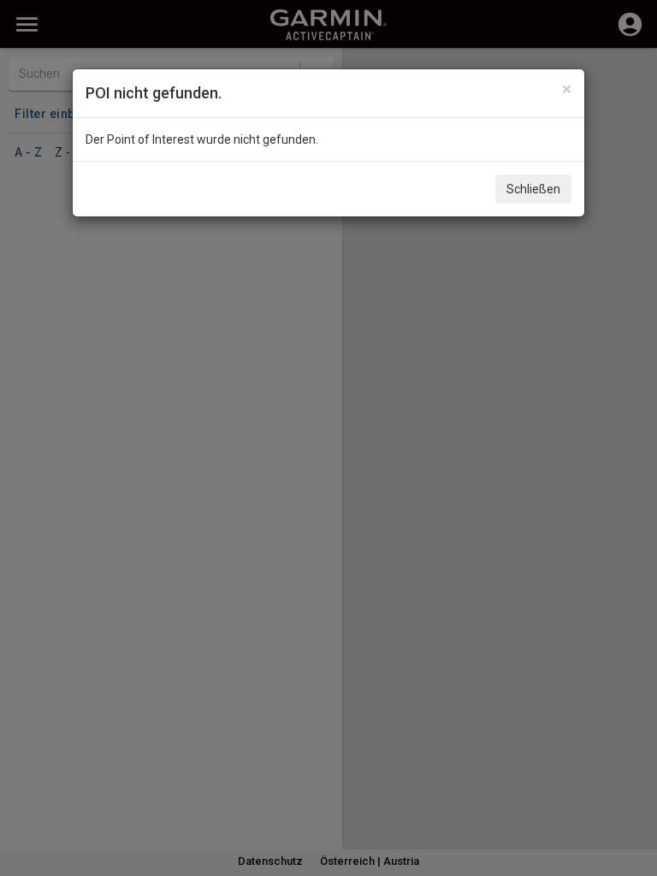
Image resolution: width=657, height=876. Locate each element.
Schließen (533, 189)
